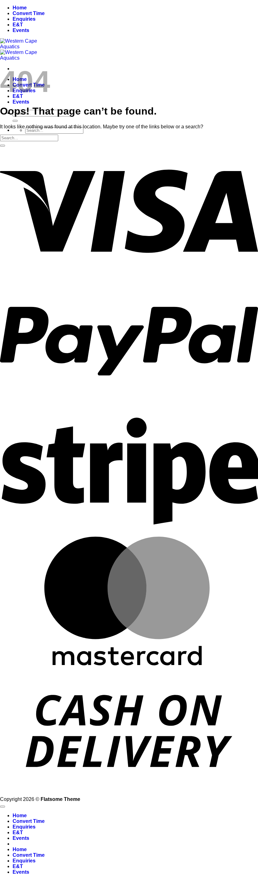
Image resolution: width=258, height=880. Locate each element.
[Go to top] (2, 807)
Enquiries (24, 19)
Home (20, 7)
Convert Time (29, 13)
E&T (18, 24)
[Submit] (15, 121)
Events (21, 30)
